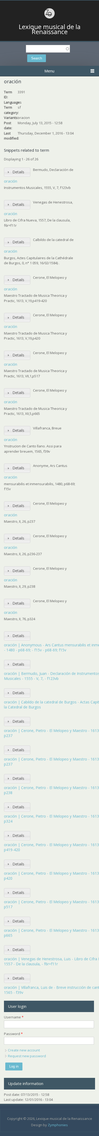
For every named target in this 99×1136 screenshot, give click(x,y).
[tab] (17, 172)
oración (10, 181)
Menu (49, 70)
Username (13, 1017)
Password (13, 1033)
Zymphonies (58, 1125)
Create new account (24, 1050)
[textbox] (48, 49)
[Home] (49, 17)
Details (18, 171)
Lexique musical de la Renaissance (50, 29)
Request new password (27, 1056)
